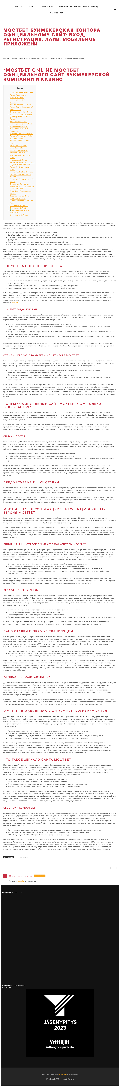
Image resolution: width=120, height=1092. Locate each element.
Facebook (68, 1079)
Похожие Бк (14, 177)
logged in (21, 881)
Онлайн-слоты (15, 109)
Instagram (52, 1079)
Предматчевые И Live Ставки (21, 112)
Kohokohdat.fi (62, 1074)
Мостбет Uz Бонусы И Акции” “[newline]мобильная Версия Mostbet (21, 116)
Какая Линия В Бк (16, 148)
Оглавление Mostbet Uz (19, 126)
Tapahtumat (46, 6)
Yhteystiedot (56, 12)
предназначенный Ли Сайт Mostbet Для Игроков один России (20, 167)
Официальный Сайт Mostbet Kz (21, 133)
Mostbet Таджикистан (18, 95)
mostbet (15, 302)
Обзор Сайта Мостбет (18, 145)
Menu (31, 6)
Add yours (39, 876)
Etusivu (18, 6)
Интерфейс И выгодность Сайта (22, 162)
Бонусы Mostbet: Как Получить (21, 172)
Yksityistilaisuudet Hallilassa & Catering (78, 6)
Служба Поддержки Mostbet (20, 174)
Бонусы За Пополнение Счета (21, 93)
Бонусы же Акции (16, 189)
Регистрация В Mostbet (18, 160)
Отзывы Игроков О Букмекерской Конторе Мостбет (18, 100)
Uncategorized (22, 857)
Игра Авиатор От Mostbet (19, 215)
